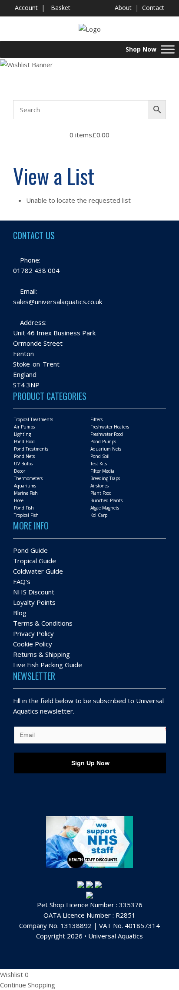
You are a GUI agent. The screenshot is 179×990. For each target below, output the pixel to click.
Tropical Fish (26, 515)
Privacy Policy (33, 633)
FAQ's (21, 581)
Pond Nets (24, 456)
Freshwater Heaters (109, 427)
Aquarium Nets (105, 449)
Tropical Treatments (33, 419)
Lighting (22, 434)
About (123, 7)
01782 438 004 (36, 270)
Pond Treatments (31, 449)
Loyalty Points (34, 602)
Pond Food (24, 441)
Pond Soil (99, 456)
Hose (18, 500)
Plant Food (101, 493)
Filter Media (102, 471)
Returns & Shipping (41, 654)
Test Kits (98, 464)
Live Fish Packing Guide (47, 664)
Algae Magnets (104, 508)
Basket (60, 7)
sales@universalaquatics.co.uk (57, 301)
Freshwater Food (106, 434)
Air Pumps (24, 427)
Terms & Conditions (43, 623)
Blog (20, 612)
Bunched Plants (106, 500)
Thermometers (28, 478)
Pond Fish (24, 508)
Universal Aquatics (115, 936)
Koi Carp (98, 515)
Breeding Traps (105, 478)
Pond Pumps (103, 441)
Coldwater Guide (38, 571)
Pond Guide (30, 550)
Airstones (99, 486)
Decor (19, 471)
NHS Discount (33, 592)
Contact (153, 7)
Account (26, 7)
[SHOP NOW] (168, 49)
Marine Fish (26, 493)
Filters (96, 419)
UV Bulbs (23, 464)
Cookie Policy (32, 643)
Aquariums (25, 486)
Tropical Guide (34, 560)
